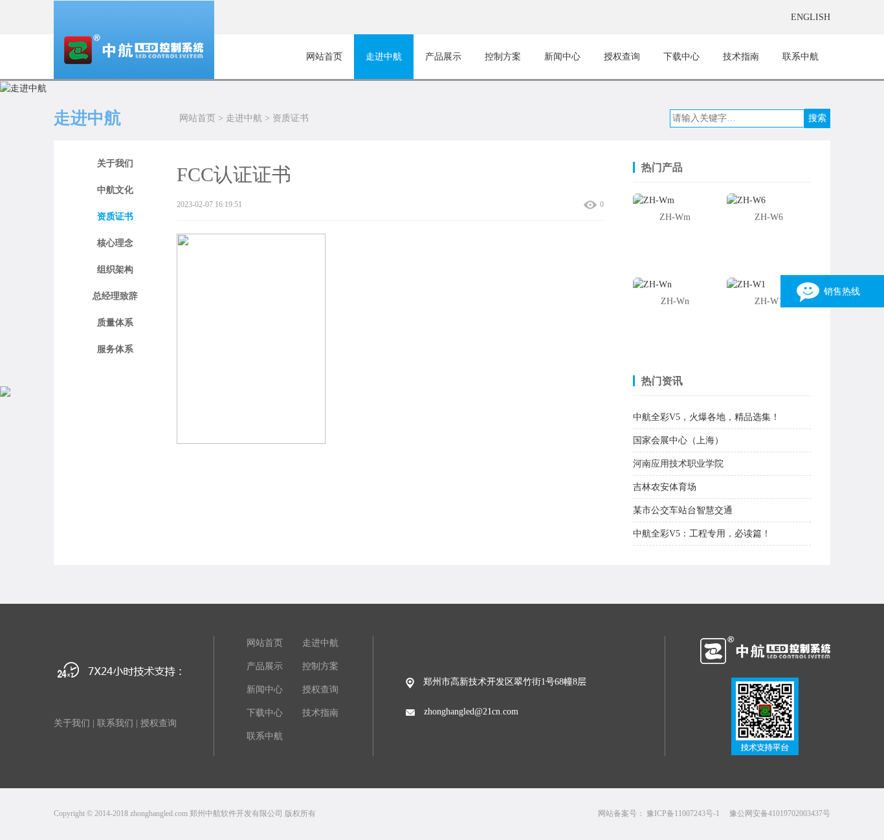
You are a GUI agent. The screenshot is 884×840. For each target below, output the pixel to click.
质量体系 (115, 322)
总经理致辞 (115, 296)
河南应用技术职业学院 (678, 464)
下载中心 (681, 56)
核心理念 (115, 243)
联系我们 (115, 723)
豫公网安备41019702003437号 (779, 813)
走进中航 (384, 56)
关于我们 (115, 163)
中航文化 (115, 190)
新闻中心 (562, 56)
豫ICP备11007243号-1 (683, 813)
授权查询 (622, 56)
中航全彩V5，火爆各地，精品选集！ (706, 417)
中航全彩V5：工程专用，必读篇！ (702, 533)
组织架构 (115, 269)
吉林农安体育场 (664, 487)
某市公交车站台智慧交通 (683, 510)
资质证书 (290, 118)
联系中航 (800, 56)
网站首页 (324, 56)
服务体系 (115, 349)
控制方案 (503, 56)
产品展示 (443, 56)
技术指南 (741, 56)
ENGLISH (810, 17)
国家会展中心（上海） (678, 440)
